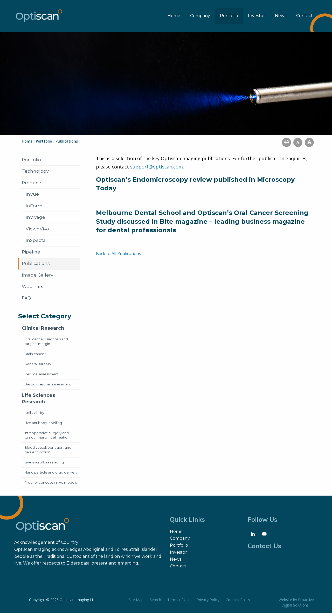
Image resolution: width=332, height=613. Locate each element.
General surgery (37, 364)
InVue (32, 194)
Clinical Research (43, 328)
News (280, 15)
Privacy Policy (208, 599)
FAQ (26, 297)
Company (200, 15)
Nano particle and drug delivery (51, 472)
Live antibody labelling (43, 423)
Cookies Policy (238, 599)
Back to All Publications (118, 253)
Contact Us (264, 546)
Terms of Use (178, 599)
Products (32, 182)
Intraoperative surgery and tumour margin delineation (47, 435)
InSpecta (36, 240)
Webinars (32, 286)
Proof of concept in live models (50, 482)
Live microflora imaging (44, 462)
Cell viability (34, 413)
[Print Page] (286, 142)
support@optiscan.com (156, 167)
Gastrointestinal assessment (47, 384)
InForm (34, 205)
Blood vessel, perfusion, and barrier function (47, 449)
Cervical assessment (41, 374)
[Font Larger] (309, 142)
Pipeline (31, 252)
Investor (256, 15)
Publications (36, 263)
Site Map (136, 599)
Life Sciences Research (38, 398)
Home (174, 15)
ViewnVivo (37, 228)
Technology (35, 171)
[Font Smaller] (297, 142)
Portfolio (229, 15)
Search (155, 599)
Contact (304, 15)
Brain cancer (35, 354)
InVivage (35, 217)
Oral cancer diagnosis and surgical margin (46, 341)
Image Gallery (37, 275)
